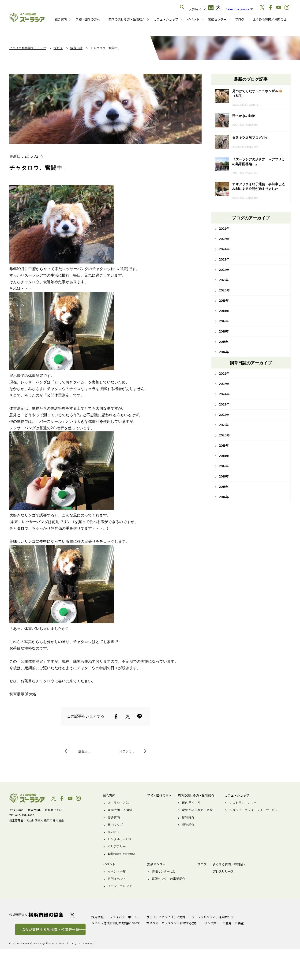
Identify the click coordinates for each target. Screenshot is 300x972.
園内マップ (115, 825)
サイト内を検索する (182, 7)
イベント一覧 (117, 871)
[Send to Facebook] (116, 716)
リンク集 (210, 923)
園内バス (114, 832)
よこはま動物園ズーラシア (27, 798)
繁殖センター (217, 19)
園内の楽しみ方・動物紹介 (127, 19)
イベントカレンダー (121, 886)
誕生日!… (84, 751)
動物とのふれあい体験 (197, 810)
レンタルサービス (120, 839)
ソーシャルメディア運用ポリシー (214, 917)
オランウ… (127, 751)
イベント (193, 19)
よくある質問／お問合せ (269, 19)
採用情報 (97, 917)
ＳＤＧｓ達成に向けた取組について (115, 923)
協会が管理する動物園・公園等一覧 (50, 929)
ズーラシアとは (118, 803)
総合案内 (61, 19)
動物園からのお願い (121, 854)
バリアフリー (117, 846)
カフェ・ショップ (166, 19)
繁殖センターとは (164, 871)
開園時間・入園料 (120, 810)
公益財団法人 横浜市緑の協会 (36, 914)
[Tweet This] (127, 716)
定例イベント (117, 879)
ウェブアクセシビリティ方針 (165, 917)
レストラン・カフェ (243, 803)
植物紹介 (188, 825)
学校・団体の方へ (87, 19)
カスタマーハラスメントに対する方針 (172, 923)
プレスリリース (223, 871)
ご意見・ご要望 (233, 923)
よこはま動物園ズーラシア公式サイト (27, 17)
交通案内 (114, 817)
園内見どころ (191, 803)
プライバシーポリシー (125, 917)
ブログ (239, 19)
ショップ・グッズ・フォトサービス (253, 810)
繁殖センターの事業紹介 (168, 879)
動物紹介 (188, 817)
